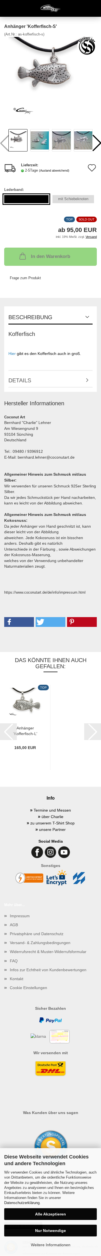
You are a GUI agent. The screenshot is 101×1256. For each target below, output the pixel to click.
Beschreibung (30, 317)
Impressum (20, 916)
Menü (8, 8)
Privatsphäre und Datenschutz (36, 934)
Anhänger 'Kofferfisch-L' (25, 730)
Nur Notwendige (50, 1230)
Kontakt (16, 979)
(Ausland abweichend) (54, 170)
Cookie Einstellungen (28, 987)
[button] (19, 622)
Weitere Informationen (50, 1245)
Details (19, 380)
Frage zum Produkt (25, 278)
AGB (14, 925)
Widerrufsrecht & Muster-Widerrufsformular (48, 951)
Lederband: (14, 190)
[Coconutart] (50, 8)
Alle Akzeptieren (50, 1214)
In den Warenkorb (50, 256)
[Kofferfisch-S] (50, 79)
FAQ (14, 961)
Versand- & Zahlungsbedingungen (40, 942)
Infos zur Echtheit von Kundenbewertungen (48, 970)
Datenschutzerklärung (22, 1203)
